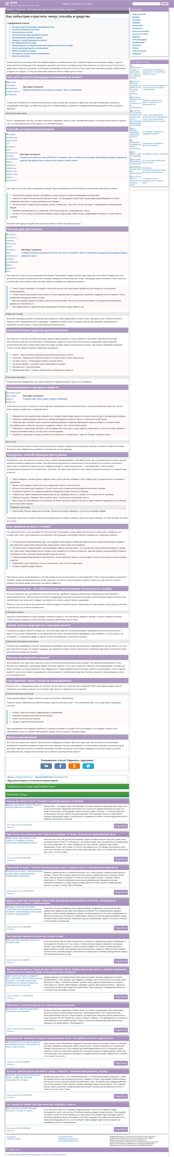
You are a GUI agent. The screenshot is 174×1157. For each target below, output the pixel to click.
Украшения (137, 25)
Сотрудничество (65, 1137)
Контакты (87, 3)
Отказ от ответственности (54, 1154)
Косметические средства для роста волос (30, 35)
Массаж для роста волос (22, 32)
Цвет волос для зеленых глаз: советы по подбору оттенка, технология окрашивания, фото (61, 834)
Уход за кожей (139, 14)
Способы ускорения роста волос (26, 29)
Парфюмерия (138, 42)
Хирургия (136, 53)
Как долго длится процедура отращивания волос (33, 27)
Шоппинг (136, 20)
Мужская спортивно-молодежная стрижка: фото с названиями (52, 90)
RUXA (13, 2)
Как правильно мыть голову (24, 43)
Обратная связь (14, 1139)
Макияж (136, 37)
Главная (66, 3)
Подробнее (120, 826)
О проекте (76, 3)
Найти (165, 4)
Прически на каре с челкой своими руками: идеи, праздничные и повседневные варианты (62, 867)
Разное (135, 48)
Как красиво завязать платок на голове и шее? (35, 936)
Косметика (137, 28)
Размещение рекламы (68, 1139)
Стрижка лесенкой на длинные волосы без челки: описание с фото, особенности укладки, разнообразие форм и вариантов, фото (74, 254)
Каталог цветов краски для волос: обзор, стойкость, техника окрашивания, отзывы (57, 1071)
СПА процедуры (139, 39)
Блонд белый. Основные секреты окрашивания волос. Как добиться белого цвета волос (60, 1038)
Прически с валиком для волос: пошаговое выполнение (41, 1005)
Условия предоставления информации (24, 1154)
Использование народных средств (27, 37)
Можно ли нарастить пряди (24, 51)
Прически (10, 827)
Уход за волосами (140, 31)
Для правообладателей (68, 1141)
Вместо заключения (21, 56)
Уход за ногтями (140, 34)
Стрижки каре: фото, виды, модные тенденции (45, 399)
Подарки (136, 22)
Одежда (135, 17)
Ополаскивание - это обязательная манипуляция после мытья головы (42, 45)
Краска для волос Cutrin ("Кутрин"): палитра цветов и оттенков (45, 801)
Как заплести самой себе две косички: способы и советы (41, 1104)
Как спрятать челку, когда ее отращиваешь (31, 53)
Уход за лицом (139, 51)
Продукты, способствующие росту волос (29, 40)
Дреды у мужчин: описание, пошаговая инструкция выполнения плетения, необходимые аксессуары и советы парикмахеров (61, 902)
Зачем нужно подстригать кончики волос (30, 48)
